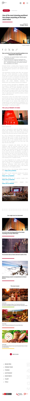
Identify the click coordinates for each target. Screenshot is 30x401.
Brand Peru (6, 10)
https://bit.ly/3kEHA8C (8, 183)
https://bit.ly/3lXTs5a (10, 170)
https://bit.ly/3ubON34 (8, 176)
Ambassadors (14, 10)
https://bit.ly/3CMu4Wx (8, 179)
